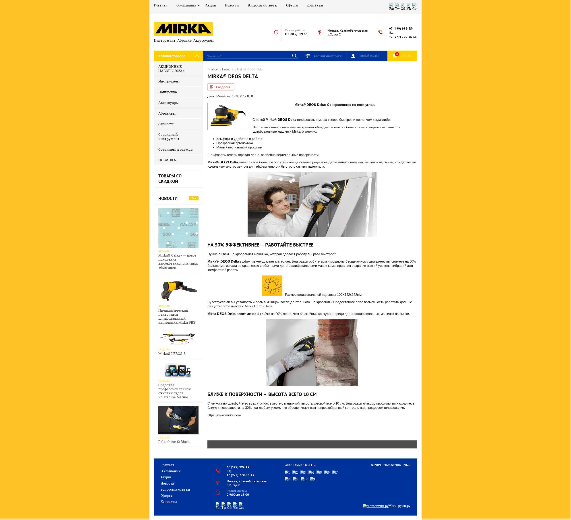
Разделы (223, 87)
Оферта (292, 5)
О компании (186, 5)
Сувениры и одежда (175, 149)
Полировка (167, 92)
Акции (210, 5)
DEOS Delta (287, 119)
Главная (161, 5)
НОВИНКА (167, 160)
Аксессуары (168, 102)
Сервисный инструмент (169, 136)
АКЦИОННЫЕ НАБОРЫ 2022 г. (171, 68)
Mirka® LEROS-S (172, 353)
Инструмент (169, 81)
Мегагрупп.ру (399, 506)
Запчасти (166, 123)
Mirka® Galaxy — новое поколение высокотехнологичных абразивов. (178, 261)
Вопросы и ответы (262, 5)
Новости (232, 5)
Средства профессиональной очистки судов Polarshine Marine (174, 391)
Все (193, 198)
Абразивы (167, 113)
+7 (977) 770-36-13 (403, 37)
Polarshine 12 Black (174, 441)
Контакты (315, 5)
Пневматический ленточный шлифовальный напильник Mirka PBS (176, 316)
